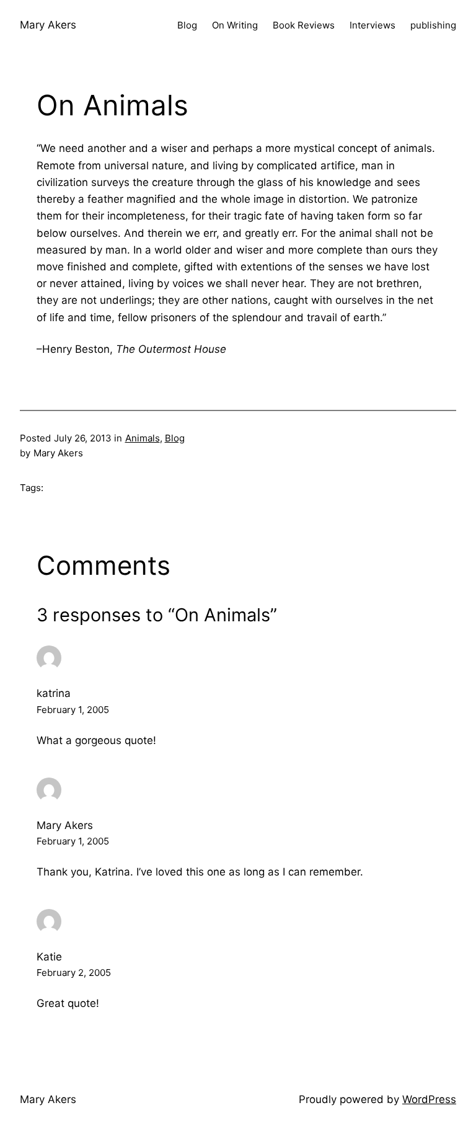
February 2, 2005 (74, 972)
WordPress (429, 1099)
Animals (142, 438)
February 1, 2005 (73, 710)
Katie (49, 957)
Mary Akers (48, 25)
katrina (54, 693)
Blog (175, 438)
